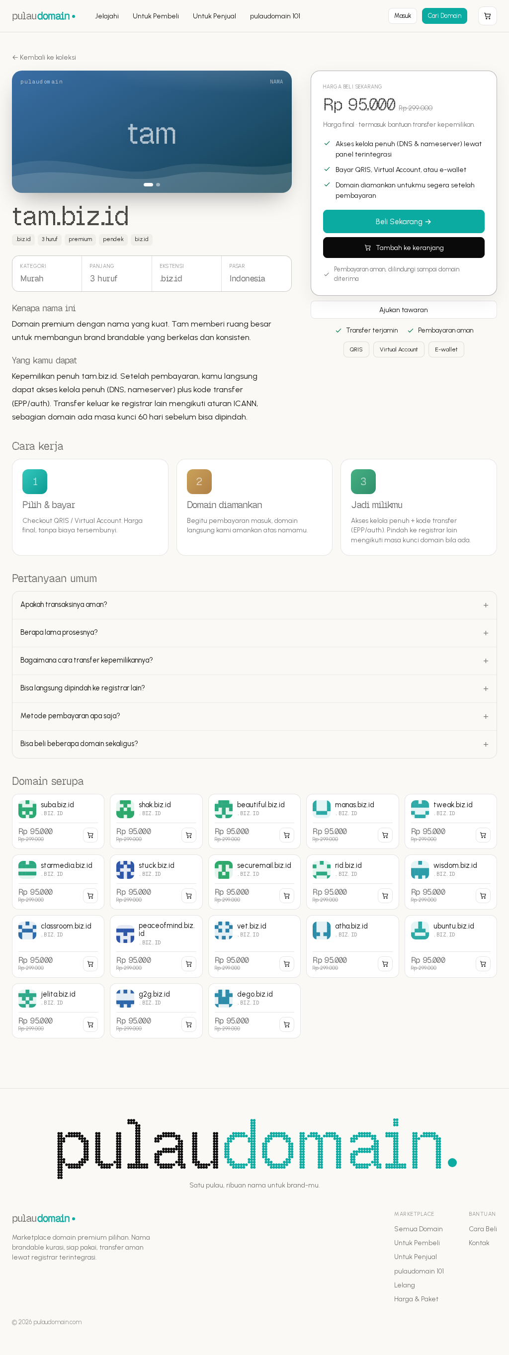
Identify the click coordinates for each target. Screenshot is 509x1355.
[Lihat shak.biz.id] (156, 821)
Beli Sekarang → (403, 221)
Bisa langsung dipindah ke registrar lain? (82, 687)
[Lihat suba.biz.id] (58, 821)
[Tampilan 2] (158, 184)
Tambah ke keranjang (410, 248)
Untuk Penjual (214, 16)
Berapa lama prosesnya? (59, 632)
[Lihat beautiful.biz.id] (254, 821)
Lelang (404, 1285)
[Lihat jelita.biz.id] (58, 1011)
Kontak (479, 1243)
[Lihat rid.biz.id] (352, 882)
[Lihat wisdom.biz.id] (451, 882)
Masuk (402, 15)
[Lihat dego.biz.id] (254, 1011)
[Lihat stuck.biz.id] (156, 882)
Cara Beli (483, 1229)
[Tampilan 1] (149, 184)
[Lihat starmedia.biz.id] (58, 882)
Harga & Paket (416, 1299)
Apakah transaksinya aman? (63, 604)
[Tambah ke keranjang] (90, 835)
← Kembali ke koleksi (44, 57)
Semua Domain (418, 1229)
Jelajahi (107, 16)
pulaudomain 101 (275, 16)
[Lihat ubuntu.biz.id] (451, 946)
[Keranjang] (487, 15)
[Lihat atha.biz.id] (352, 946)
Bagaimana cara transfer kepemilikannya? (86, 660)
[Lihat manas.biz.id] (352, 821)
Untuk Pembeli (156, 16)
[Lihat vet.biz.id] (254, 946)
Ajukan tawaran (403, 310)
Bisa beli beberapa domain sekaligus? (79, 743)
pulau (41, 15)
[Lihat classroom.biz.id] (58, 946)
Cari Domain (444, 15)
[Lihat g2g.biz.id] (156, 1011)
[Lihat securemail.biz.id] (254, 882)
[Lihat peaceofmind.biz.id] (156, 946)
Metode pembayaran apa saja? (70, 715)
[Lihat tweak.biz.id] (451, 821)
